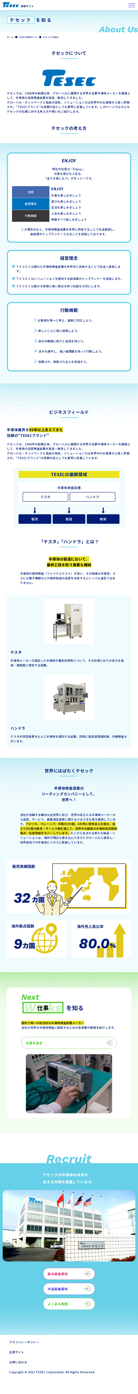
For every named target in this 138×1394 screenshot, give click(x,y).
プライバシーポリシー (24, 1342)
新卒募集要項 (58, 1273)
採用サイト (27, 6)
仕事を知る (34, 1043)
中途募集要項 (58, 1289)
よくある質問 (58, 1304)
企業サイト (16, 1352)
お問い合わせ (18, 1362)
